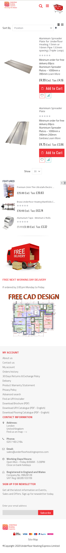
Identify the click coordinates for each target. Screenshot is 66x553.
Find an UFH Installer (13, 399)
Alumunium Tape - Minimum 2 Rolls (33, 218)
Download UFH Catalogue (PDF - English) (24, 408)
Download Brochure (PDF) (16, 403)
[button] (42, 95)
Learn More (54, 74)
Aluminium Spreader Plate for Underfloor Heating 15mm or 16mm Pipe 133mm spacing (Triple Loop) (51, 44)
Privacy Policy (9, 390)
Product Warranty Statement (19, 385)
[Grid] (62, 25)
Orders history (10, 372)
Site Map (33, 539)
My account (9, 367)
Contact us (9, 363)
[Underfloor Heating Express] (10, 5)
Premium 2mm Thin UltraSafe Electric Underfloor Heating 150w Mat (36, 187)
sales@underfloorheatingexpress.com (28, 452)
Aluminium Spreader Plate (50, 109)
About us (8, 358)
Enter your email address (15, 505)
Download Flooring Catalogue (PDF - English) (26, 412)
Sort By (7, 28)
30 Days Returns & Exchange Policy (21, 376)
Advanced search (12, 394)
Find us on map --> (17, 432)
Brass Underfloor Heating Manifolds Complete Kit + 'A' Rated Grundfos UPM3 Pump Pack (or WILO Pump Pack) (36, 202)
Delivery (7, 381)
